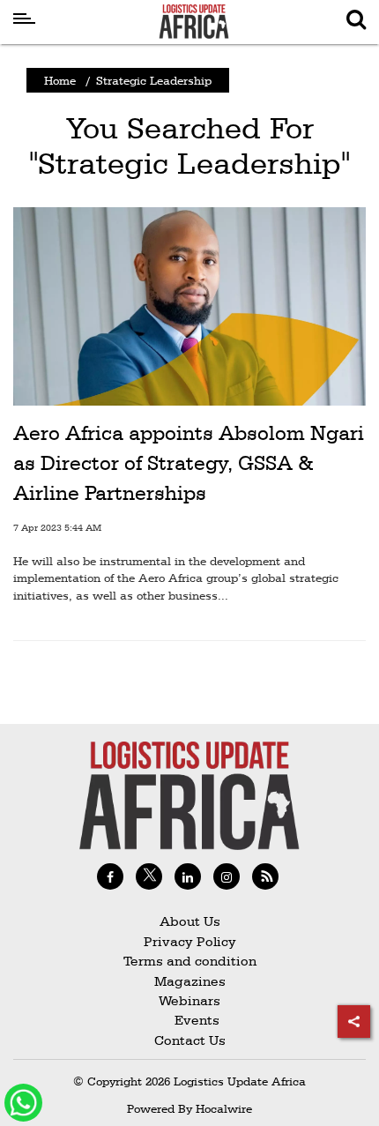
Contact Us (190, 1040)
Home (60, 80)
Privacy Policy (190, 941)
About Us (190, 921)
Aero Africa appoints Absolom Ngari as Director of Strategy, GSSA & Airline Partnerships (188, 462)
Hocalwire (224, 1108)
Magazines (190, 981)
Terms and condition (189, 960)
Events (189, 1019)
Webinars (189, 1000)
